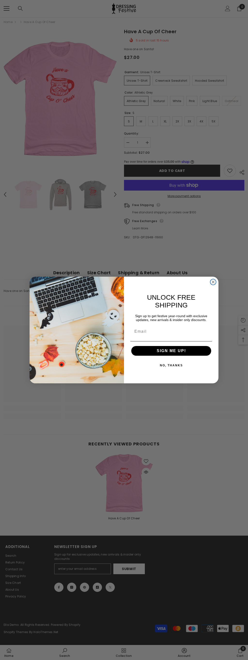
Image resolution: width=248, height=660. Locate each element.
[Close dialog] (213, 282)
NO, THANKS (171, 365)
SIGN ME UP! (171, 351)
